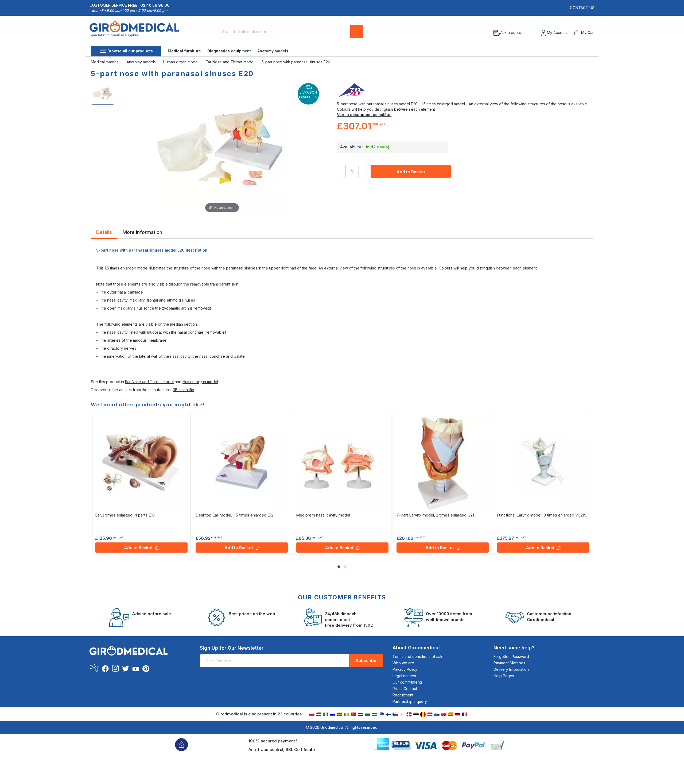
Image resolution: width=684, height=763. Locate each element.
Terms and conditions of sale (418, 656)
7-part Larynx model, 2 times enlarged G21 (435, 515)
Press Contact (404, 688)
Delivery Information (511, 669)
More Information (142, 231)
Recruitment (402, 695)
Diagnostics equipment (229, 51)
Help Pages (503, 675)
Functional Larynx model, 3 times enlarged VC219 (541, 515)
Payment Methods (509, 663)
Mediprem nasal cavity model (323, 515)
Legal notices (404, 675)
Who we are (403, 663)
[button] (339, 567)
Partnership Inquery (409, 701)
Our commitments (407, 682)
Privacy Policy (404, 669)
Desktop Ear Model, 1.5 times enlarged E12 (234, 515)
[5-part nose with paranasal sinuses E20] (102, 93)
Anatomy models (272, 51)
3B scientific (183, 389)
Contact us (582, 7)
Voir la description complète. (364, 114)
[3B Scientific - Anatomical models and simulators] (465, 90)
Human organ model (181, 62)
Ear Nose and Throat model (230, 62)
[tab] (104, 233)
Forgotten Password (511, 656)
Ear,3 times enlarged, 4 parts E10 (125, 515)
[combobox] (291, 31)
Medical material (106, 62)
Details (104, 231)
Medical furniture (184, 51)
